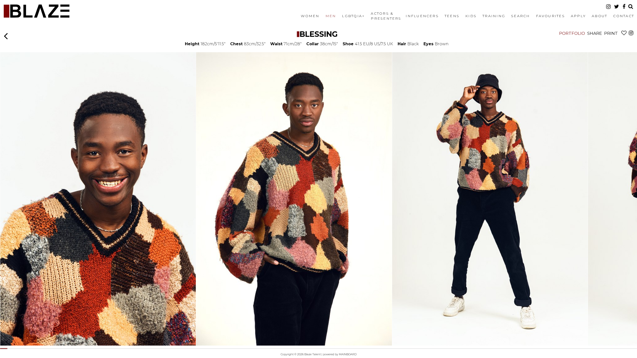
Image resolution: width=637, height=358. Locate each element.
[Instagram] (608, 6)
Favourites (550, 16)
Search (520, 16)
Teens (452, 16)
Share (594, 33)
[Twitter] (616, 6)
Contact (623, 16)
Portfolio (572, 33)
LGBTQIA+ (353, 16)
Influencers (422, 16)
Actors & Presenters (386, 16)
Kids (471, 16)
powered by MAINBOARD (340, 354)
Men (330, 16)
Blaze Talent (36, 11)
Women (310, 16)
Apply (578, 16)
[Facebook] (624, 6)
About (599, 16)
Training (493, 16)
